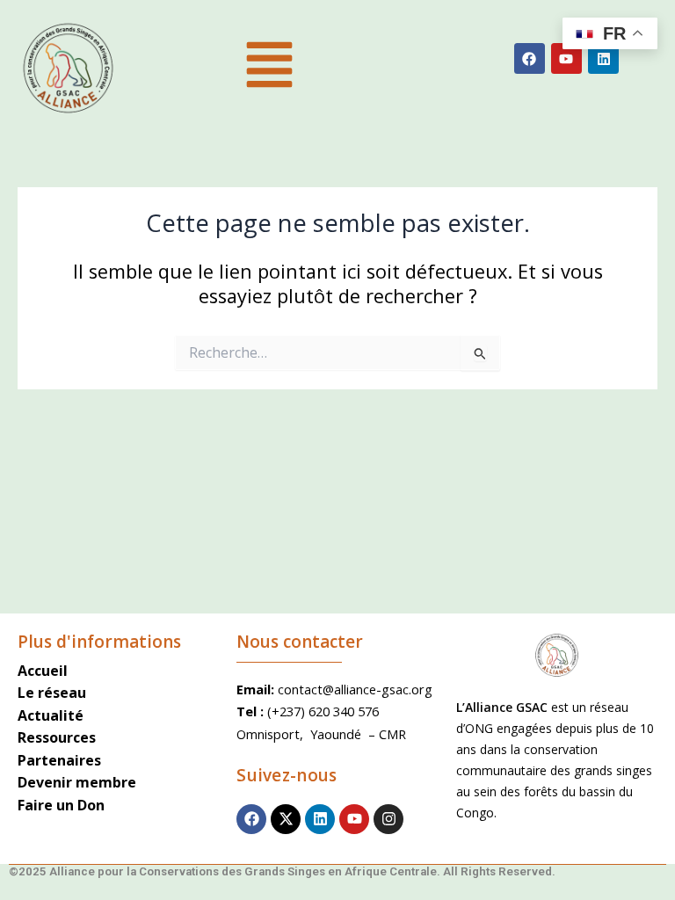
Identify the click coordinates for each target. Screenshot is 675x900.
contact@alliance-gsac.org (355, 689)
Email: (257, 689)
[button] (269, 68)
